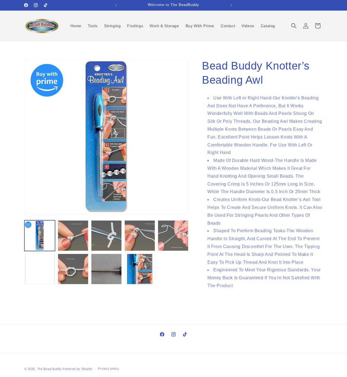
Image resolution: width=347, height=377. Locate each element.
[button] (294, 26)
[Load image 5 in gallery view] (173, 235)
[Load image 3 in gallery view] (106, 235)
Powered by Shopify (77, 368)
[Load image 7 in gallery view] (73, 269)
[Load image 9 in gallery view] (139, 269)
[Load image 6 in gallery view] (39, 269)
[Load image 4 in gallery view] (139, 235)
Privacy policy (108, 368)
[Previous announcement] (116, 5)
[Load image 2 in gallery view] (73, 235)
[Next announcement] (231, 5)
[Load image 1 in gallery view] (39, 235)
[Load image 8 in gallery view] (106, 269)
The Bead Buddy (49, 368)
